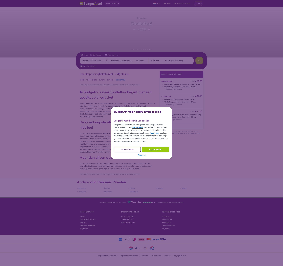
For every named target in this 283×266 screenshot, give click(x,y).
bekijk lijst (155, 133)
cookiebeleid (137, 127)
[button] (141, 155)
